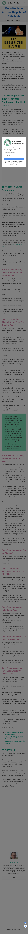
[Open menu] (24, 3)
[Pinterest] (14, 877)
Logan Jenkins (9, 20)
